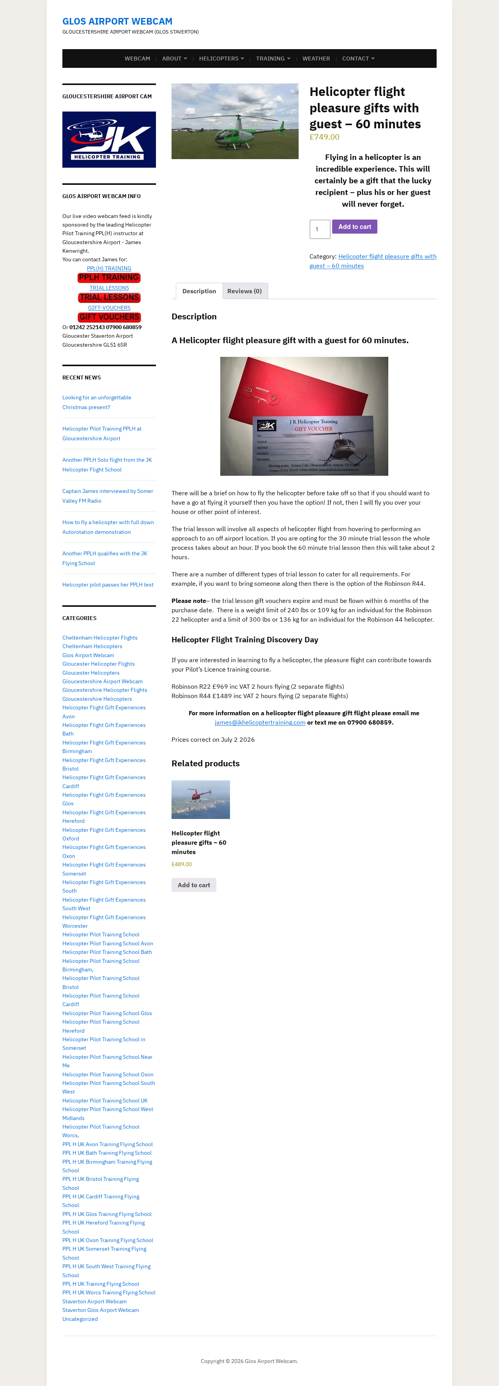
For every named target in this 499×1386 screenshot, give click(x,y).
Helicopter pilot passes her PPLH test (108, 584)
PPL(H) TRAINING (109, 268)
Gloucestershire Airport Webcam (102, 681)
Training (270, 58)
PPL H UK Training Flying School (100, 1283)
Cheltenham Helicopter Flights (100, 637)
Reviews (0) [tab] (244, 291)
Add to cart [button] (194, 885)
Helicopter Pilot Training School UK (105, 1100)
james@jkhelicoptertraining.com (260, 722)
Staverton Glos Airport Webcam (100, 1309)
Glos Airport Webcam (117, 21)
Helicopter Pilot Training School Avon (107, 943)
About (172, 58)
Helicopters (219, 58)
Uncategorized (80, 1318)
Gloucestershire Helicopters (97, 698)
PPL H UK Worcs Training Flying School (109, 1292)
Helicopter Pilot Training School (101, 934)
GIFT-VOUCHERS (109, 307)
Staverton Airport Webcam (94, 1301)
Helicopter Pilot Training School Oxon (108, 1074)
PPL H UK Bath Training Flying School (107, 1152)
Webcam (137, 58)
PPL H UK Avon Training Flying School (107, 1144)
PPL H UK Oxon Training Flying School (107, 1240)
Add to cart (354, 226)
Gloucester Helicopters (91, 672)
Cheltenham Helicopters (92, 646)
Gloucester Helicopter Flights (98, 663)
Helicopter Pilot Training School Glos (107, 1013)
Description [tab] (199, 291)
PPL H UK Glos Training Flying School (107, 1214)
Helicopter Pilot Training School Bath (107, 951)
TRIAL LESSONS (109, 287)
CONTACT (355, 58)
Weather (316, 58)
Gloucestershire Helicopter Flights (104, 689)
